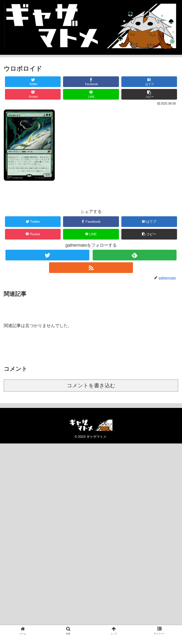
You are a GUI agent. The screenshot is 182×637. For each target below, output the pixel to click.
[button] (149, 94)
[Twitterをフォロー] (47, 255)
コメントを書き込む (91, 385)
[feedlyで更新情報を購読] (134, 255)
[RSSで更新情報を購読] (91, 267)
